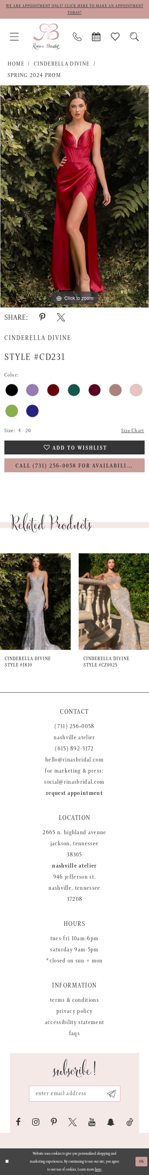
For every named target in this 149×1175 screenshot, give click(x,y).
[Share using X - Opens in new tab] (61, 317)
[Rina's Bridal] (46, 36)
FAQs (74, 1033)
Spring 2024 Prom (34, 75)
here (98, 1169)
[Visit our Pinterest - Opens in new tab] (54, 1122)
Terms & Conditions (74, 1000)
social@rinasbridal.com (74, 782)
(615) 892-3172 (74, 748)
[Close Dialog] (7, 1161)
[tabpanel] (74, 196)
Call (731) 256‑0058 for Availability (75, 466)
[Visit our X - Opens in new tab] (72, 1122)
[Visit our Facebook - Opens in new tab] (18, 1122)
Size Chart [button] (132, 430)
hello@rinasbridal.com (74, 759)
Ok (142, 1161)
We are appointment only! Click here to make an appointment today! (74, 9)
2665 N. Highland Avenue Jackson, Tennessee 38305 (74, 843)
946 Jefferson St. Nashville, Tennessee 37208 (74, 888)
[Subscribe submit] (111, 1094)
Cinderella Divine (62, 64)
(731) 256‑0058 (74, 726)
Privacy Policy (74, 1011)
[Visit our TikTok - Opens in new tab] (129, 1122)
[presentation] (35, 601)
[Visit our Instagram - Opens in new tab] (35, 1122)
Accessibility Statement (74, 1022)
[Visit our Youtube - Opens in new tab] (91, 1122)
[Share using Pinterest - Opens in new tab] (42, 317)
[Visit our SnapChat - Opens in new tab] (111, 1122)
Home (16, 64)
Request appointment (74, 793)
